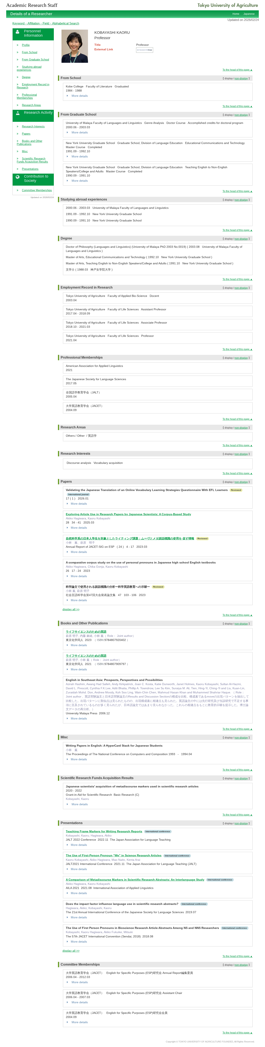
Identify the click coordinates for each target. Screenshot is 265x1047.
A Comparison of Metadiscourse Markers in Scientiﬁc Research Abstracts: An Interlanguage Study (135, 879)
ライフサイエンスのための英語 (86, 631)
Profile (26, 45)
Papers (26, 133)
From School (29, 52)
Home (235, 13)
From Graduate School (35, 59)
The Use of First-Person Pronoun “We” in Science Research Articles (113, 855)
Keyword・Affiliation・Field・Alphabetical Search (45, 23)
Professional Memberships (27, 96)
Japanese (249, 13)
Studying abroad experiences (29, 68)
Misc (25, 151)
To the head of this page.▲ (238, 69)
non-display (241, 78)
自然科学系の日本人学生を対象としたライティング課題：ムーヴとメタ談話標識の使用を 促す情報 (130, 538)
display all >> (71, 609)
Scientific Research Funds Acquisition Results (32, 160)
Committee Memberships (37, 190)
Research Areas (31, 105)
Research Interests (33, 126)
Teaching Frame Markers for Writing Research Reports (104, 831)
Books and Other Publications (29, 142)
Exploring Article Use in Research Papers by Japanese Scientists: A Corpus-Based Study (128, 514)
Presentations (30, 168)
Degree (26, 77)
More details (79, 95)
